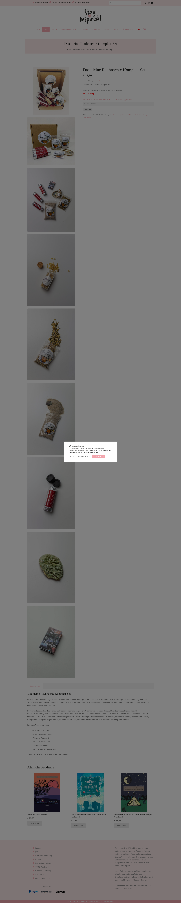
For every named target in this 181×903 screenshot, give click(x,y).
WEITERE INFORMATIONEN (80, 456)
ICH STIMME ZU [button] (98, 456)
